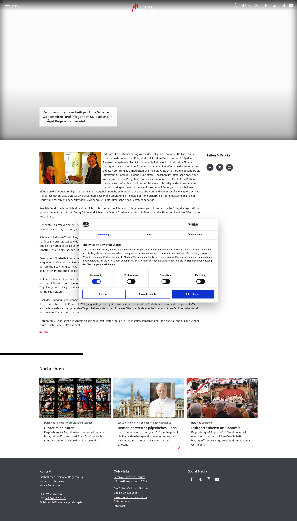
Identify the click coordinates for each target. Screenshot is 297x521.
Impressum (120, 505)
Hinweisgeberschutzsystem (130, 497)
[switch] (131, 281)
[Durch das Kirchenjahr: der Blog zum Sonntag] (74, 398)
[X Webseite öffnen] (274, 5)
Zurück (43, 331)
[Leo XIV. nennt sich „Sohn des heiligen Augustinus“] (148, 398)
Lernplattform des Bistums (129, 477)
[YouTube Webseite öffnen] (291, 5)
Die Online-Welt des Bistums (131, 488)
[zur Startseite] (127, 7)
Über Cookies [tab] (194, 234)
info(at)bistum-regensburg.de (64, 502)
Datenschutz (121, 501)
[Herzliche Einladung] (222, 398)
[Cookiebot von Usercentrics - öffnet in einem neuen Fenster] (201, 224)
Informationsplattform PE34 (130, 481)
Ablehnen (104, 294)
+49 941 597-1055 (55, 498)
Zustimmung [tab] (102, 234)
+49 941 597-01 (53, 493)
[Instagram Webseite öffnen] (282, 5)
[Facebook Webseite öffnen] (265, 5)
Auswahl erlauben (148, 294)
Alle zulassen (193, 294)
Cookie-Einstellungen (126, 492)
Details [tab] (148, 234)
